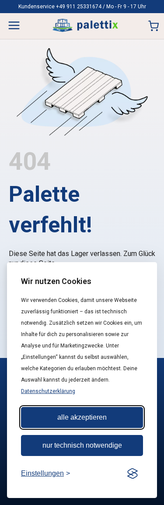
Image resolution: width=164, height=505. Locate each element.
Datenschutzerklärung (48, 391)
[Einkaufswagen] (153, 26)
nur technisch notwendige (82, 445)
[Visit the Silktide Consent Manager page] (132, 473)
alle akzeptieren (82, 417)
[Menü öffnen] (14, 25)
